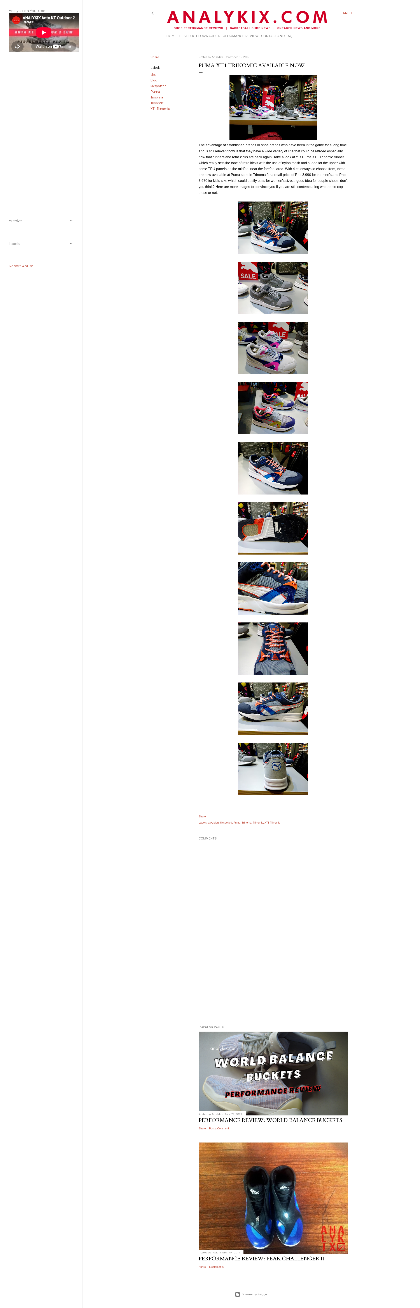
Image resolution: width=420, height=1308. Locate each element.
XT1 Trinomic (160, 109)
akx (153, 75)
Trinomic (157, 103)
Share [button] (154, 57)
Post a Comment (219, 1128)
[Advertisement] (273, 983)
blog (153, 80)
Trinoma (156, 97)
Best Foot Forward (197, 36)
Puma (155, 92)
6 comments (216, 1266)
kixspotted (158, 86)
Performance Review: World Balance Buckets (270, 1120)
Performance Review (238, 36)
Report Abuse (21, 266)
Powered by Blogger (255, 1294)
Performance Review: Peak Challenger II (261, 1258)
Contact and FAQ (276, 36)
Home (171, 36)
